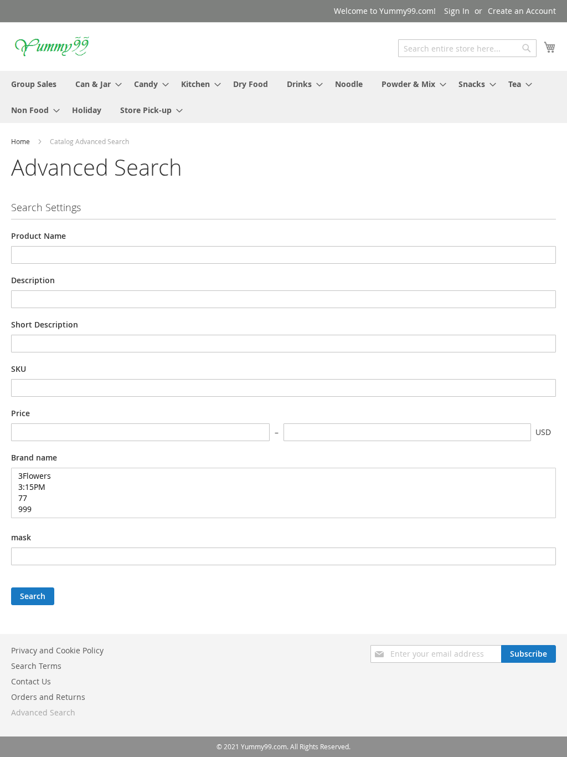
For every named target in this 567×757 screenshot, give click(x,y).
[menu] (283, 97)
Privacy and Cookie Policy (57, 650)
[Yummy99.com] (52, 46)
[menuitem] (33, 84)
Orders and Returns (48, 697)
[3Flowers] (279, 476)
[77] (279, 498)
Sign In (457, 11)
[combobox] (467, 48)
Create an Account (522, 11)
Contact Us (31, 681)
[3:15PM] (279, 487)
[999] (279, 509)
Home (21, 141)
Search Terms (36, 666)
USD (543, 432)
